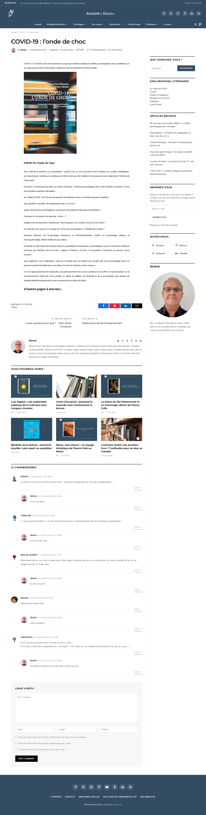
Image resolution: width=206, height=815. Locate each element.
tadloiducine (27, 637)
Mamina (25, 598)
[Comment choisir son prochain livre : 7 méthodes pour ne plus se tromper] (121, 429)
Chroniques (78, 24)
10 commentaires (98, 50)
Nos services (147, 797)
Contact (167, 24)
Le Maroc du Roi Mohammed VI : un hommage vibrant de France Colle (120, 405)
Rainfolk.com (116, 804)
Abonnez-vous (159, 217)
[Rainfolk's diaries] (10, 13)
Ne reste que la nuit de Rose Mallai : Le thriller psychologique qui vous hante (53, 3)
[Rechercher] (195, 24)
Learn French (134, 24)
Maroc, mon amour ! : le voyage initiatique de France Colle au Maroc (75, 448)
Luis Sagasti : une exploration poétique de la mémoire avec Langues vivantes (29, 405)
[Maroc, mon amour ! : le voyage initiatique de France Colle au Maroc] (76, 429)
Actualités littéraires (56, 24)
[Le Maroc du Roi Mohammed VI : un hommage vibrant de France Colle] (121, 386)
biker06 (24, 476)
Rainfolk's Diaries (100, 13)
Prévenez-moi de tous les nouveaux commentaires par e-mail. (45, 743)
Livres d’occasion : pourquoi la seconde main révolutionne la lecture (74, 405)
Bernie (23, 50)
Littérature (114, 24)
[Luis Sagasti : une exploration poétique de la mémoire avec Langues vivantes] (31, 386)
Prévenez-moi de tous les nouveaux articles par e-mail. (42, 749)
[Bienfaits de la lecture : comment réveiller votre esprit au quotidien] (31, 429)
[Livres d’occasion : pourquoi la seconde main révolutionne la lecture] (76, 386)
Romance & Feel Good (160, 97)
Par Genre (96, 24)
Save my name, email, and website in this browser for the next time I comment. (53, 737)
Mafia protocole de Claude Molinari (102, 323)
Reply (137, 488)
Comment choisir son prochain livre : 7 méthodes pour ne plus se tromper (121, 448)
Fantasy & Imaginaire (159, 94)
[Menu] (200, 24)
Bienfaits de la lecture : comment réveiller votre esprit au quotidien (31, 447)
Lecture (80, 50)
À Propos (56, 797)
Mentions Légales (89, 797)
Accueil (38, 24)
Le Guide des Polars (158, 88)
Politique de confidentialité (119, 797)
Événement (151, 24)
